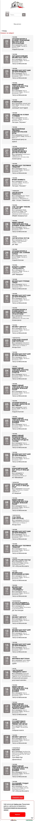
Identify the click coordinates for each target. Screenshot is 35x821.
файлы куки (17, 804)
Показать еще (17, 797)
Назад (4, 31)
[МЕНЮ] (7, 14)
